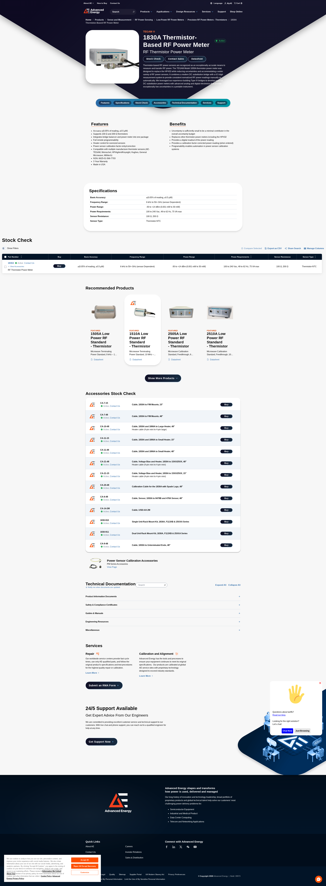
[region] (52, 868)
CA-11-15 (104, 438)
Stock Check (153, 59)
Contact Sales (176, 59)
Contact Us (29, 263)
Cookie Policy (46, 876)
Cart (239, 3)
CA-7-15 (104, 403)
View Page (112, 567)
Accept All (85, 860)
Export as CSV (275, 248)
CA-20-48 (104, 485)
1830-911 (104, 532)
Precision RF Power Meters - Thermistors (208, 20)
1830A (11, 263)
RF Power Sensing (144, 20)
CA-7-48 (104, 415)
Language (217, 3)
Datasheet (197, 59)
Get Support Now (100, 741)
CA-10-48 (104, 426)
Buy (59, 266)
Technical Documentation (184, 103)
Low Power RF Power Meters (170, 20)
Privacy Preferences (176, 874)
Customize (84, 872)
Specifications (122, 103)
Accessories (160, 103)
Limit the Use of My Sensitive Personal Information (144, 879)
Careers (129, 846)
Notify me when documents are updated (103, 587)
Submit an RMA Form (102, 685)
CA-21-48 (104, 462)
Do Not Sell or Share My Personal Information (104, 879)
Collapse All (234, 585)
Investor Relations (133, 852)
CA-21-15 (104, 473)
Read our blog (279, 715)
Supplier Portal (135, 874)
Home (89, 20)
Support (221, 103)
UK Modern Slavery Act (155, 874)
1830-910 (104, 520)
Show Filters (12, 248)
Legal (103, 874)
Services (207, 103)
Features (105, 103)
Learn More (92, 673)
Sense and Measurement (119, 20)
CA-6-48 (104, 497)
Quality (112, 874)
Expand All (220, 585)
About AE (90, 846)
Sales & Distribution (134, 858)
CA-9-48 (104, 544)
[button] (318, 879)
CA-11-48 (104, 450)
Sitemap (122, 874)
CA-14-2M (105, 508)
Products (99, 20)
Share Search (294, 248)
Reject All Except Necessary (85, 866)
